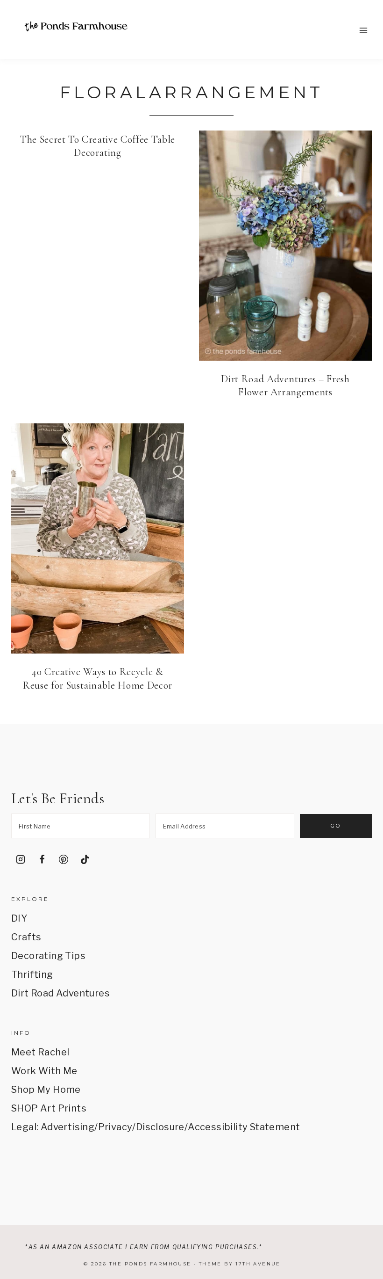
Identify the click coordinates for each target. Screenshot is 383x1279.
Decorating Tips (48, 955)
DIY (19, 918)
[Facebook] (42, 859)
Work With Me (44, 1070)
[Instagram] (20, 859)
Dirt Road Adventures (60, 993)
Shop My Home (46, 1089)
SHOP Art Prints (48, 1108)
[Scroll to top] (363, 1186)
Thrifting (32, 974)
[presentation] (285, 246)
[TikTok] (85, 859)
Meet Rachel (40, 1052)
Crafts (26, 937)
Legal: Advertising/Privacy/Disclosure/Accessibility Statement (155, 1127)
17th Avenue (257, 1264)
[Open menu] (363, 30)
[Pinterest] (63, 859)
